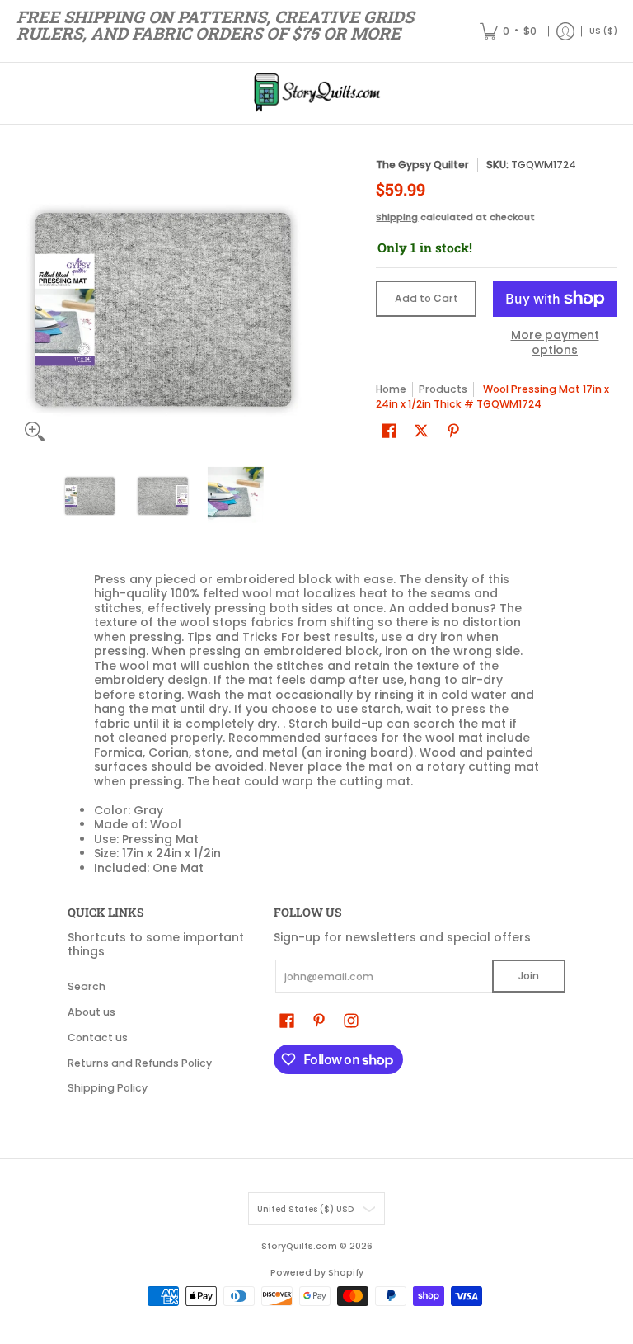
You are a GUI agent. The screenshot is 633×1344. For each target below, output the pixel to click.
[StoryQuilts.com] (316, 93)
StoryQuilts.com (299, 1246)
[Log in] (565, 31)
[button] (389, 430)
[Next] (297, 303)
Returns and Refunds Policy (140, 1063)
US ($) (603, 31)
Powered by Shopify (316, 1272)
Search (87, 986)
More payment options (555, 342)
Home (391, 389)
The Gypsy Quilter (422, 165)
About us (91, 1012)
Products (443, 389)
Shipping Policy (108, 1088)
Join (528, 976)
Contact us (98, 1037)
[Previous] (28, 303)
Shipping (397, 217)
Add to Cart (426, 298)
